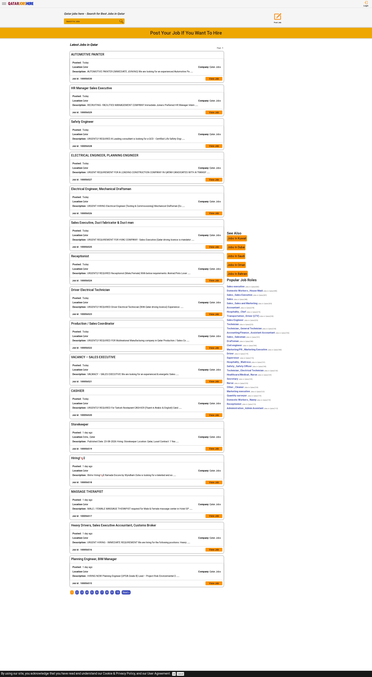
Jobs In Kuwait (237, 238)
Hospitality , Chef (243, 311)
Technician (240, 324)
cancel (180, 674)
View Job (214, 78)
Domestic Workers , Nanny (249, 399)
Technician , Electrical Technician (252, 370)
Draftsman (240, 341)
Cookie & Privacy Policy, (119, 673)
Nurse (237, 383)
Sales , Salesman (243, 337)
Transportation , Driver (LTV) (250, 316)
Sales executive (243, 286)
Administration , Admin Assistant (252, 408)
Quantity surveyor (244, 395)
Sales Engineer (242, 320)
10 (117, 592)
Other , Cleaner (242, 387)
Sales (237, 299)
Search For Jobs (73, 21)
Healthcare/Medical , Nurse (249, 374)
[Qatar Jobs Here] (21, 5)
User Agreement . (159, 673)
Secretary (240, 378)
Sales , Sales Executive (247, 295)
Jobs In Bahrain (237, 273)
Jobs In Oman (236, 265)
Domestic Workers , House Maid (252, 290)
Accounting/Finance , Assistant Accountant (258, 332)
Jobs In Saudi (236, 256)
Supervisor (240, 357)
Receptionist (241, 404)
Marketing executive (245, 391)
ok (174, 674)
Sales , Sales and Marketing (249, 303)
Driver (237, 353)
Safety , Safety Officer (246, 366)
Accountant (240, 307)
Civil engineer (242, 345)
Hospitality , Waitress (246, 362)
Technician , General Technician (251, 328)
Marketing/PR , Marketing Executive (254, 349)
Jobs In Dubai (236, 247)
